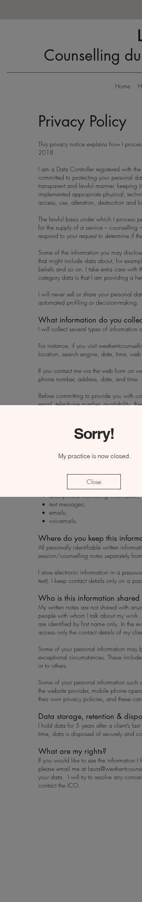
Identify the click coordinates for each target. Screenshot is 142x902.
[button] (94, 481)
